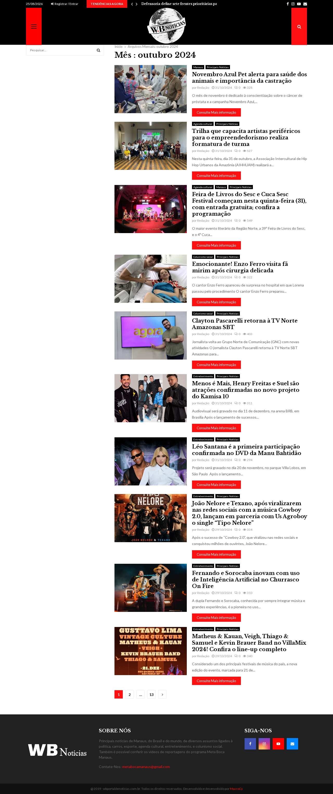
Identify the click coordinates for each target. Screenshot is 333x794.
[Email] (292, 744)
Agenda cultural (202, 123)
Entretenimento (203, 376)
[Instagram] (264, 744)
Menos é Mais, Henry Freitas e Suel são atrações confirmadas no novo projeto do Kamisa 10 (245, 390)
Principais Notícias (218, 67)
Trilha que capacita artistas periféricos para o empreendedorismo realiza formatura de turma (246, 137)
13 (151, 694)
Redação (203, 87)
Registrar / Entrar (66, 4)
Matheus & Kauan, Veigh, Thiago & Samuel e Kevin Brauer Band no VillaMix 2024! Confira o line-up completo (249, 642)
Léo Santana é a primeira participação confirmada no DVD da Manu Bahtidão (246, 450)
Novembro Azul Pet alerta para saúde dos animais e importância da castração (249, 77)
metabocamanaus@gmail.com (146, 766)
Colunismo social (203, 256)
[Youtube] (278, 744)
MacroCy (236, 789)
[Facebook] (250, 744)
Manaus (198, 67)
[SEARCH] (98, 50)
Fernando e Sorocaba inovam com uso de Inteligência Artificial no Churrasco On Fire (246, 579)
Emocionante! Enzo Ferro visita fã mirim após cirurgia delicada (240, 267)
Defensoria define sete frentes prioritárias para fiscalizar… (190, 4)
